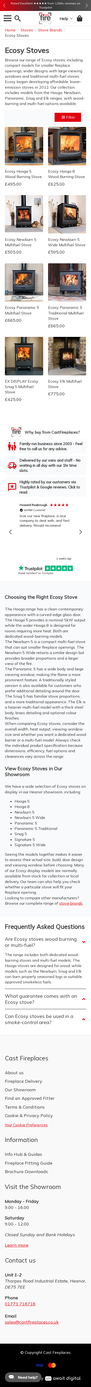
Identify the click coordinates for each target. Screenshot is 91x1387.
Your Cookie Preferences (26, 1124)
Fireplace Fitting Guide (28, 1163)
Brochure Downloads (26, 1171)
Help (64, 18)
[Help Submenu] (70, 18)
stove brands (71, 903)
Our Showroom (20, 1089)
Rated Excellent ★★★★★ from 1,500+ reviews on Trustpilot (45, 5)
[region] (45, 532)
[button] (4, 5)
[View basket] (80, 18)
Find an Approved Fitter (30, 1098)
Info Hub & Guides (23, 1154)
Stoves (27, 30)
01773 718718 (20, 1304)
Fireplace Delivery (23, 1081)
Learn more (16, 1245)
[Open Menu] (7, 18)
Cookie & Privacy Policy (29, 1115)
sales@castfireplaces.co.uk (32, 1322)
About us (14, 1072)
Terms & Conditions (25, 1107)
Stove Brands (50, 30)
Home (10, 30)
